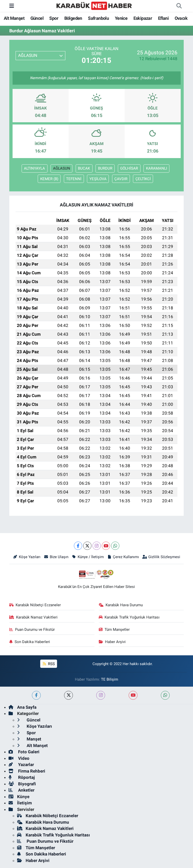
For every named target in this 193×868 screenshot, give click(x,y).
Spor (53, 18)
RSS (51, 664)
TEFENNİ (73, 179)
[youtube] (133, 695)
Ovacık (181, 18)
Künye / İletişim (91, 557)
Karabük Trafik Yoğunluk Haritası (132, 617)
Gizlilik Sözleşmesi (164, 557)
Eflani (163, 18)
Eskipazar (142, 18)
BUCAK (84, 168)
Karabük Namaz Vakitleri (37, 617)
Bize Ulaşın (59, 557)
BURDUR (105, 168)
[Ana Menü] (11, 5)
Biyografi (26, 783)
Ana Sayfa (26, 707)
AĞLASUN (61, 168)
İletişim (24, 802)
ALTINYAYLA (34, 168)
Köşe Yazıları (29, 557)
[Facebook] (78, 546)
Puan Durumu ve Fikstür (35, 629)
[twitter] (68, 695)
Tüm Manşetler (117, 629)
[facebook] (36, 695)
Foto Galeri (28, 751)
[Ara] (179, 6)
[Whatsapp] (115, 546)
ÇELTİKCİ (143, 179)
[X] (87, 546)
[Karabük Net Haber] (94, 5)
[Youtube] (106, 546)
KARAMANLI (156, 168)
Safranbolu (98, 18)
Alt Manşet (14, 18)
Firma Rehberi (31, 771)
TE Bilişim (109, 679)
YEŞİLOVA (98, 179)
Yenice (121, 18)
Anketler (25, 790)
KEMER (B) (49, 179)
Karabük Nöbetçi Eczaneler (38, 605)
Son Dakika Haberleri (32, 642)
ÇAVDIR (120, 179)
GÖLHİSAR (129, 168)
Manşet (33, 738)
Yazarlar (25, 764)
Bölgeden (73, 18)
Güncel (36, 18)
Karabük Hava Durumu (124, 605)
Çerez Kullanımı (126, 557)
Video (23, 758)
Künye (23, 796)
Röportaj (26, 777)
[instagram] (100, 695)
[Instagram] (96, 546)
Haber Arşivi (115, 642)
